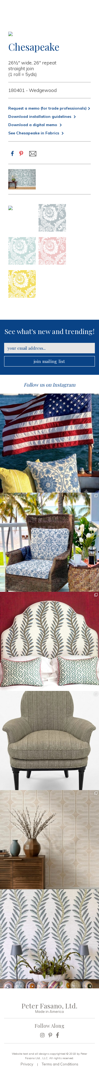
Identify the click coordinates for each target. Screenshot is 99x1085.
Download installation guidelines (40, 116)
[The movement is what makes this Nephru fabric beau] (49, 641)
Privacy (27, 1064)
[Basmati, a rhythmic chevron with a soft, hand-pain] (49, 740)
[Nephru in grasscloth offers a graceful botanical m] (49, 938)
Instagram (64, 384)
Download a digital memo (33, 124)
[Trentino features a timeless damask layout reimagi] (49, 542)
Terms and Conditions (60, 1064)
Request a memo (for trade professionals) (47, 108)
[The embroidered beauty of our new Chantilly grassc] (49, 839)
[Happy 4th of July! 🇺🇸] (49, 443)
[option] (22, 179)
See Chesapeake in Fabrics (34, 133)
